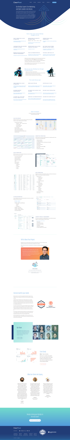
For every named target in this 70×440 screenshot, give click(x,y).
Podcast (43, 2)
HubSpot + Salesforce (17, 200)
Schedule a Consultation (34, 420)
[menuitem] (19, 430)
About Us (19, 337)
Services (31, 2)
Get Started (54, 2)
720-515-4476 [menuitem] (15, 430)
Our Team (35, 2)
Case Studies (39, 2)
